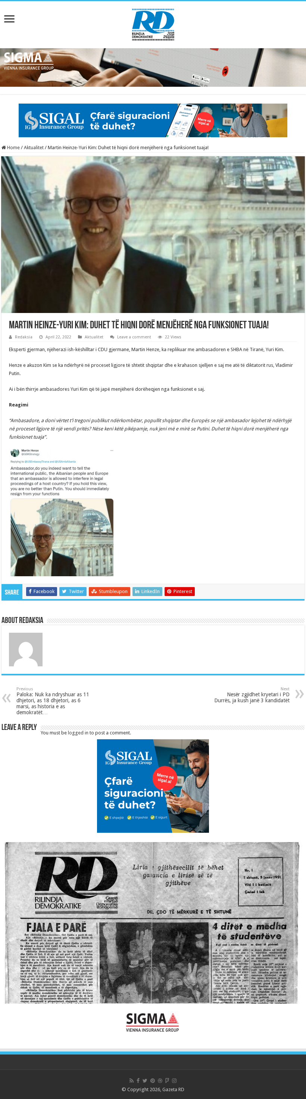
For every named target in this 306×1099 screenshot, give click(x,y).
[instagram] (174, 1080)
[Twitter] (145, 1080)
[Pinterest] (153, 1080)
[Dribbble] (160, 1080)
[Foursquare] (167, 1080)
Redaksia (23, 337)
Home (13, 147)
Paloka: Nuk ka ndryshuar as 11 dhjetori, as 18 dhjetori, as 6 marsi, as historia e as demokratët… (52, 701)
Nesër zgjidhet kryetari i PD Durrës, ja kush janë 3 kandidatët (252, 695)
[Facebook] (138, 1080)
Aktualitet (34, 147)
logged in (78, 733)
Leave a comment (134, 337)
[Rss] (131, 1080)
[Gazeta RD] (153, 23)
